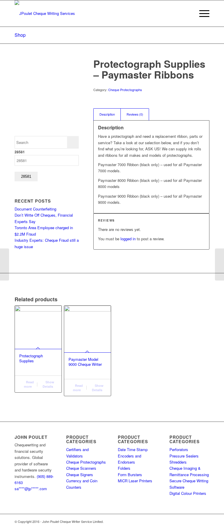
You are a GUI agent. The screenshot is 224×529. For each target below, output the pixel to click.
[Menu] (201, 13)
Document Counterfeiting (35, 209)
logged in (128, 238)
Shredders (178, 462)
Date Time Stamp (133, 449)
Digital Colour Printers (187, 493)
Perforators (178, 449)
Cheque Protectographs (125, 89)
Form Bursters (130, 474)
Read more (29, 384)
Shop (20, 35)
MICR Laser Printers (135, 480)
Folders (124, 468)
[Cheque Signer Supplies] (219, 264)
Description (107, 114)
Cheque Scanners (81, 468)
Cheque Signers (79, 474)
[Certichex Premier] (4, 264)
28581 (20, 151)
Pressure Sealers (184, 456)
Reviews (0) (135, 114)
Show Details (48, 384)
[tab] (107, 114)
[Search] (187, 13)
